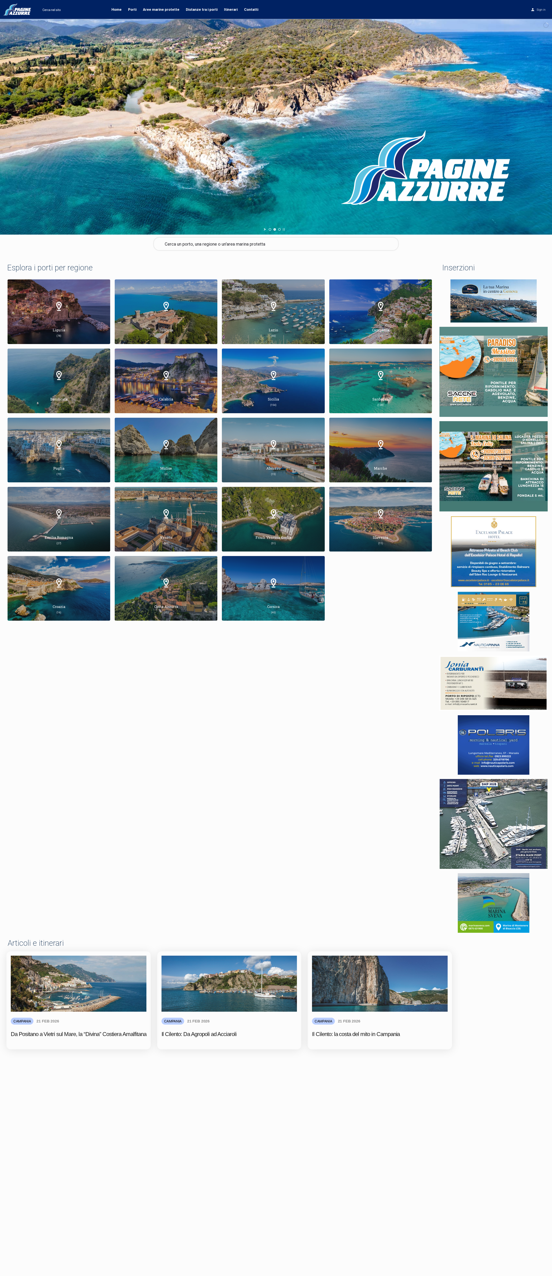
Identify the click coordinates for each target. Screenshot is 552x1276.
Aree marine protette (161, 9)
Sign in (541, 9)
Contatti (251, 9)
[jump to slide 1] (270, 229)
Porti (132, 9)
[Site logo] (18, 9)
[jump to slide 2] (274, 229)
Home (116, 9)
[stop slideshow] (284, 229)
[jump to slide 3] (279, 229)
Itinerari (231, 9)
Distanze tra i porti (202, 9)
